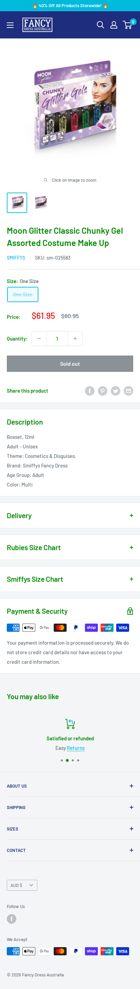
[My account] (113, 25)
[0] (127, 25)
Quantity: (17, 338)
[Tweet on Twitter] (115, 390)
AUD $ (16, 885)
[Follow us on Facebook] (11, 919)
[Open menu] (10, 25)
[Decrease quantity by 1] (39, 338)
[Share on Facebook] (89, 390)
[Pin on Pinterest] (102, 390)
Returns (76, 748)
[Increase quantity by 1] (75, 338)
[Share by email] (128, 390)
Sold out (70, 363)
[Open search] (100, 25)
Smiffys (16, 258)
